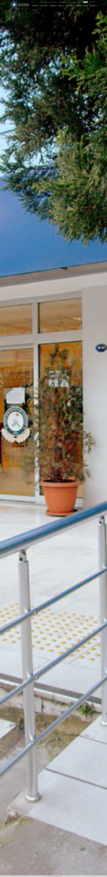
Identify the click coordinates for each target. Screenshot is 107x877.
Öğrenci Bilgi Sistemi (53, 2)
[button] (104, 438)
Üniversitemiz (69, 6)
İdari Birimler (43, 6)
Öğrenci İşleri (43, 2)
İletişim (86, 6)
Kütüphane (79, 6)
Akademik (53, 6)
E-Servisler (92, 6)
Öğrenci (60, 6)
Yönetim (34, 6)
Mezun (60, 2)
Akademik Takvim (77, 2)
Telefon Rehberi (67, 2)
